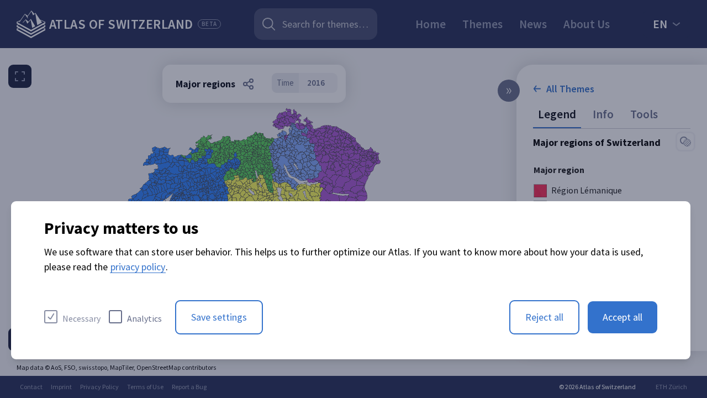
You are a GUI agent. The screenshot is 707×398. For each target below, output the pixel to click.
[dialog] (350, 280)
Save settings (219, 317)
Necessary (81, 318)
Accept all (622, 317)
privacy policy (137, 266)
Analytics (144, 318)
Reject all (544, 317)
